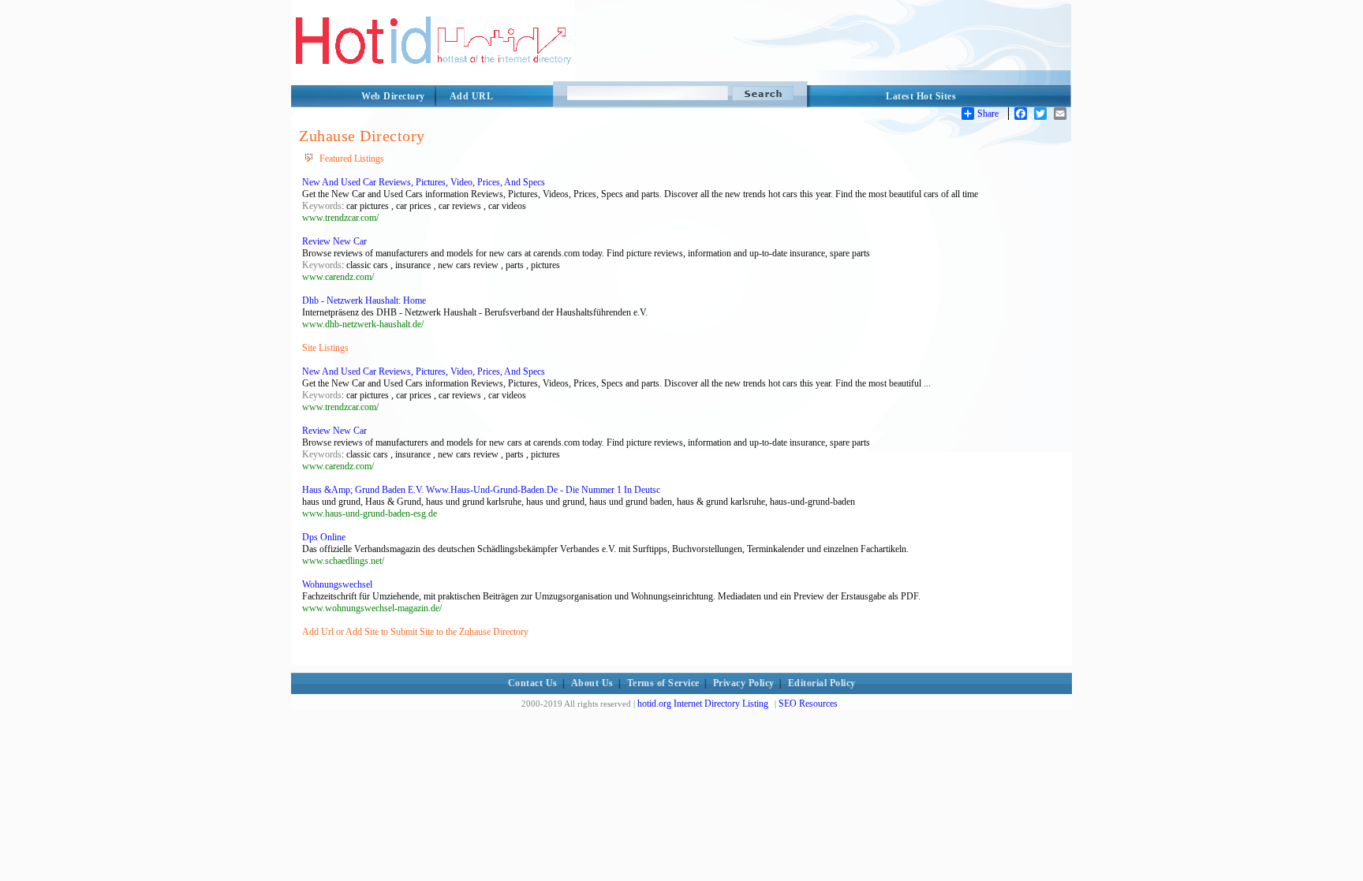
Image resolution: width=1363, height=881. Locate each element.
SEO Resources (808, 703)
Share (988, 113)
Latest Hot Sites (921, 96)
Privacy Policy (744, 683)
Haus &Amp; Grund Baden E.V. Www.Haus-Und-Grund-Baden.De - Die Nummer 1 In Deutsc (481, 489)
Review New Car (334, 241)
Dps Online (323, 537)
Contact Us (533, 683)
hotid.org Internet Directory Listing (702, 703)
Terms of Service (663, 683)
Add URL (472, 96)
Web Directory (393, 96)
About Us (592, 683)
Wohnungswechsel (337, 584)
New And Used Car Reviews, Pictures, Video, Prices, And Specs (423, 182)
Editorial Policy (822, 683)
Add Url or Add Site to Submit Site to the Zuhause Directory (415, 631)
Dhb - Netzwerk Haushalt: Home (364, 300)
